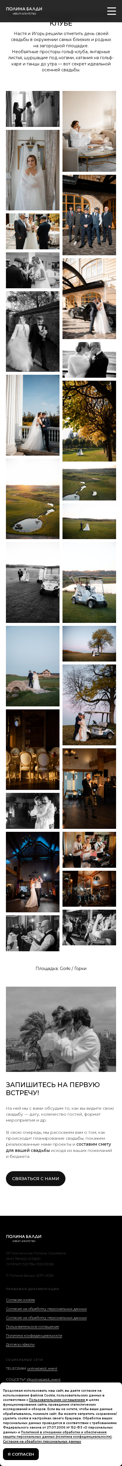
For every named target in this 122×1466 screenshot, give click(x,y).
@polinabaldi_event (44, 1379)
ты (32, 1344)
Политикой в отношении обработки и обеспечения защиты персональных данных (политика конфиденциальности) (57, 1434)
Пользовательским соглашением (57, 1400)
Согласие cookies (20, 1299)
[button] (35, 1178)
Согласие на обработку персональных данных (46, 1308)
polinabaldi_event (42, 1368)
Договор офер (18, 1344)
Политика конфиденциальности (34, 1335)
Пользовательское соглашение (32, 1326)
